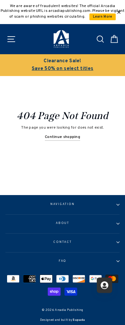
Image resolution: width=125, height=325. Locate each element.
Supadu (79, 320)
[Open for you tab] (104, 285)
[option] (62, 65)
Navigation (62, 204)
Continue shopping (62, 137)
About (63, 223)
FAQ (63, 261)
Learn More (103, 17)
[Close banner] (119, 12)
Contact (62, 242)
